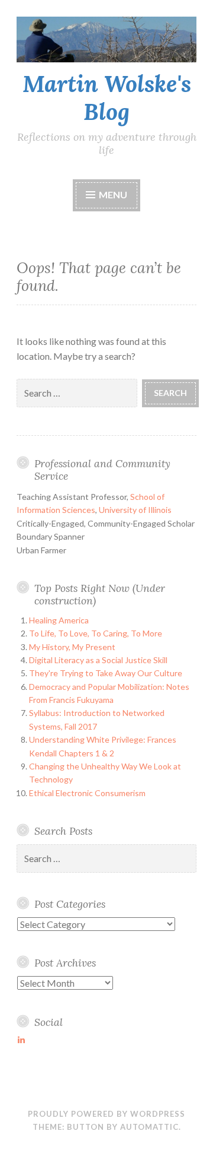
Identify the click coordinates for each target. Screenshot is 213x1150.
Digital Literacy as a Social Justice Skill (98, 660)
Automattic (149, 1127)
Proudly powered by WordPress (106, 1114)
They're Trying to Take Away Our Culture (105, 673)
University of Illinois (135, 510)
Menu (113, 194)
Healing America (59, 620)
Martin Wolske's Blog (106, 97)
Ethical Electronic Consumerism (87, 793)
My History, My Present (72, 647)
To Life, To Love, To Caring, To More (95, 633)
